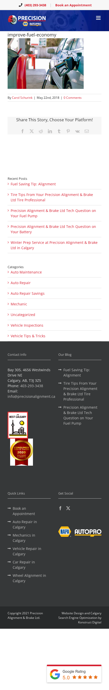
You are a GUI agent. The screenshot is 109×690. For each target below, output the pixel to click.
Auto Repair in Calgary (25, 524)
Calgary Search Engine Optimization (79, 615)
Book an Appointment (73, 5)
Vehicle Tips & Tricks (28, 335)
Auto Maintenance (26, 272)
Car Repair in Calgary (24, 565)
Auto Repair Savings (28, 293)
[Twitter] (68, 508)
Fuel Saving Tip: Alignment (33, 184)
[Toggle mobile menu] (98, 18)
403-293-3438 (31, 385)
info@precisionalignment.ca (31, 396)
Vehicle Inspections (27, 325)
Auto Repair (21, 282)
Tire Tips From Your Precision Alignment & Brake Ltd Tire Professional (80, 391)
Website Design (73, 613)
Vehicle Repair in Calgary (27, 551)
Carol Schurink (22, 97)
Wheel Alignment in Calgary (29, 578)
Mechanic (19, 304)
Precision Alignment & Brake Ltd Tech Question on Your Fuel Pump (80, 415)
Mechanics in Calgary (24, 538)
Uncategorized (23, 314)
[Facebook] (60, 508)
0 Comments (73, 97)
